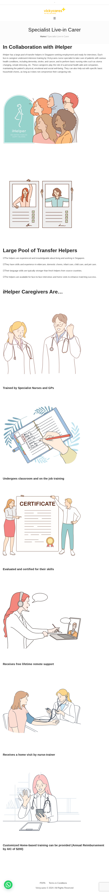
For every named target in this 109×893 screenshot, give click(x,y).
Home (43, 36)
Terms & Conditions (58, 883)
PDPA (42, 883)
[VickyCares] (54, 11)
